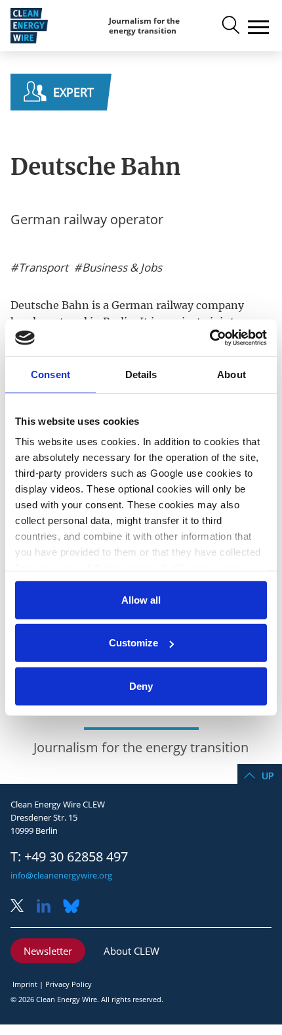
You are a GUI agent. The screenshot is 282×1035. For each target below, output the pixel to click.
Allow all (141, 599)
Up (267, 775)
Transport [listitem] (42, 267)
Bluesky (75, 907)
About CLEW (131, 950)
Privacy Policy (68, 984)
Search (229, 25)
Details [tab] (141, 373)
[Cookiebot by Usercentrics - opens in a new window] (209, 338)
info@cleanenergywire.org (61, 875)
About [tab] (231, 373)
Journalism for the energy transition (144, 26)
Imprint (24, 984)
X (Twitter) (22, 907)
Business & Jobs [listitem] (120, 267)
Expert (73, 92)
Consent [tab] (50, 373)
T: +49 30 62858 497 (69, 856)
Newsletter (48, 950)
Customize (133, 642)
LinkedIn (48, 907)
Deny (141, 685)
